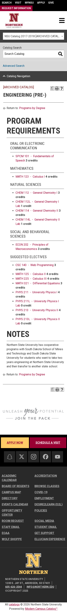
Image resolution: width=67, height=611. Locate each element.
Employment (44, 498)
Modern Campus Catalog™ (41, 608)
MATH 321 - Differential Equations (38, 283)
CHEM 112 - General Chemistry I (36, 192)
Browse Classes (46, 486)
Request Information (16, 8)
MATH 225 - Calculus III (31, 278)
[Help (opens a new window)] (62, 88)
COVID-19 (40, 492)
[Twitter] (21, 456)
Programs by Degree (32, 108)
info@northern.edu (40, 586)
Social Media (44, 521)
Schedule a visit (48, 442)
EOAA (5, 533)
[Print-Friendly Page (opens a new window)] (57, 88)
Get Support (44, 533)
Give (51, 2)
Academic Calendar (9, 478)
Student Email (45, 527)
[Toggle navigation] (62, 20)
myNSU (29, 2)
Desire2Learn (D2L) (48, 504)
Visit (18, 2)
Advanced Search (13, 65)
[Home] (14, 20)
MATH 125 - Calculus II (31, 274)
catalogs (14, 604)
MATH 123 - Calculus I (30, 176)
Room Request (13, 521)
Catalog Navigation (18, 76)
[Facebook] (45, 456)
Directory (10, 498)
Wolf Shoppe (12, 539)
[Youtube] (57, 456)
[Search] (60, 54)
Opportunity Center (12, 512)
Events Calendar (15, 504)
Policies (40, 510)
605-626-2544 (13, 586)
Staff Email (11, 527)
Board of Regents (15, 486)
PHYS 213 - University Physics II (37, 310)
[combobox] (33, 36)
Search (7, 2)
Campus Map (11, 492)
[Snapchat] (9, 457)
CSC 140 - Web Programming (35, 265)
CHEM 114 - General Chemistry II (37, 210)
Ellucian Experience (49, 539)
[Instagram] (33, 457)
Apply (41, 2)
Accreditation (45, 475)
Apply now (15, 442)
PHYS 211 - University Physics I (36, 292)
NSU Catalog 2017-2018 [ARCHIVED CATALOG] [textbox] (33, 36)
